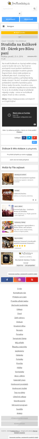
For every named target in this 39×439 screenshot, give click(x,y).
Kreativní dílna (19, 326)
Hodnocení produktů (19, 384)
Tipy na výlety (19, 392)
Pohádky (10, 41)
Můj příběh (19, 342)
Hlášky (19, 367)
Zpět (19, 37)
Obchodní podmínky (19, 305)
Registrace (10, 19)
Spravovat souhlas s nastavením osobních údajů (23, 437)
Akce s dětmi (19, 376)
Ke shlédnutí (21, 41)
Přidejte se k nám (19, 297)
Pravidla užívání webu (19, 301)
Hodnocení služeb (19, 388)
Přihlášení (28, 19)
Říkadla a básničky (19, 347)
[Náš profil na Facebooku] (7, 279)
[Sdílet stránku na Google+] (34, 137)
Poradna (19, 334)
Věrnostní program (19, 405)
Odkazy (19, 309)
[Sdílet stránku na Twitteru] (29, 137)
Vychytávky (19, 372)
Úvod (4, 41)
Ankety (19, 413)
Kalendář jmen (19, 380)
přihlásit (29, 154)
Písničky (19, 363)
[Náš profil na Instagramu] (20, 279)
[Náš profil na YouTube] (32, 279)
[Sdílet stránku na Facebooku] (24, 137)
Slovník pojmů (19, 401)
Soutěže (19, 409)
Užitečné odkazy (19, 396)
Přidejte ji (19, 132)
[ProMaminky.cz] (19, 3)
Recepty (19, 330)
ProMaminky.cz (15, 431)
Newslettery (19, 424)
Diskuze (19, 322)
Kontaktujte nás (19, 293)
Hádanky (19, 355)
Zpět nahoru (19, 317)
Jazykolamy (19, 351)
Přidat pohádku (20, 33)
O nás (19, 288)
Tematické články (19, 338)
